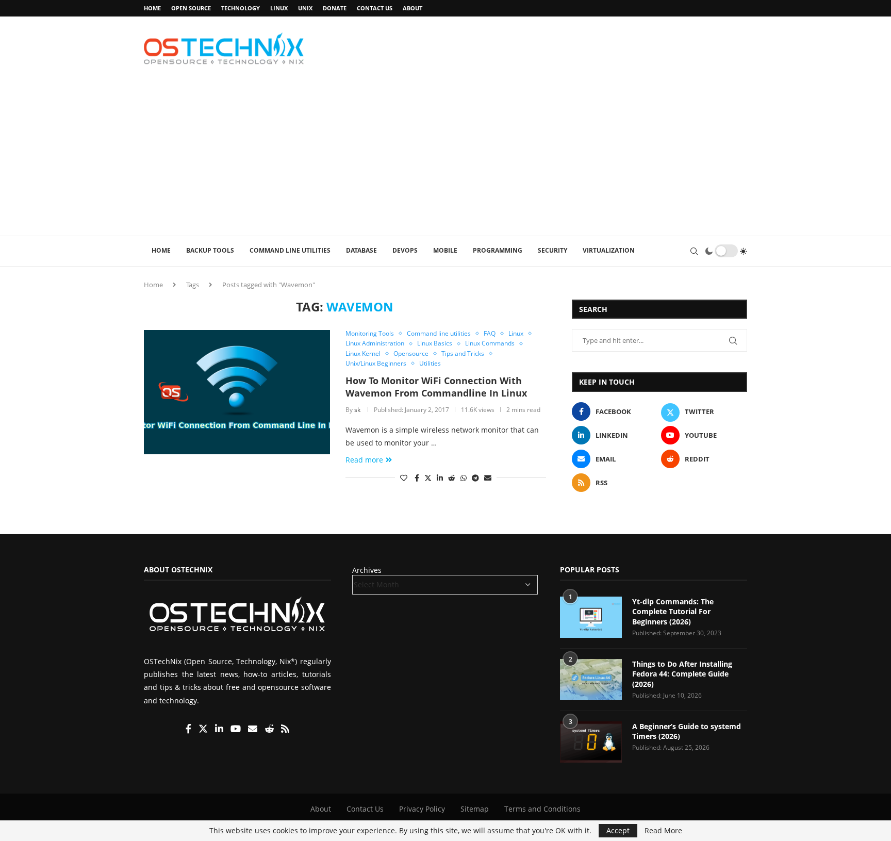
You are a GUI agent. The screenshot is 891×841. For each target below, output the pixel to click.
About (412, 8)
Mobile (445, 250)
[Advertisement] (445, 158)
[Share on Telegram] (475, 478)
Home (152, 8)
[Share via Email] (487, 478)
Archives (367, 570)
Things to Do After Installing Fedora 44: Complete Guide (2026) (682, 674)
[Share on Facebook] (417, 478)
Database (361, 250)
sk (357, 409)
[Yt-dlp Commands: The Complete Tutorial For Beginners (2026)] (591, 617)
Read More (663, 830)
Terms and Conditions (542, 809)
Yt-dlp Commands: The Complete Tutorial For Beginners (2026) (673, 611)
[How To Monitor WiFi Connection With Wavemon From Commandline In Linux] (237, 392)
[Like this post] (403, 478)
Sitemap (474, 809)
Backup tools (210, 250)
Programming (497, 250)
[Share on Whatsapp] (463, 478)
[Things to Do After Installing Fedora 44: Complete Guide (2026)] (591, 679)
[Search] (694, 251)
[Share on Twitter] (428, 478)
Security (552, 250)
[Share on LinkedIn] (440, 478)
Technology (240, 8)
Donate (334, 8)
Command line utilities (290, 250)
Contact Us (374, 8)
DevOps (405, 250)
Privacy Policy (422, 809)
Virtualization (609, 250)
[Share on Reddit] (451, 478)
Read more (364, 460)
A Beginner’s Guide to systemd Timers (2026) (686, 731)
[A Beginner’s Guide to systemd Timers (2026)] (591, 742)
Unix (305, 8)
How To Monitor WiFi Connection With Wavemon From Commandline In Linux (436, 386)
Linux (279, 8)
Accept (618, 830)
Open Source (191, 8)
